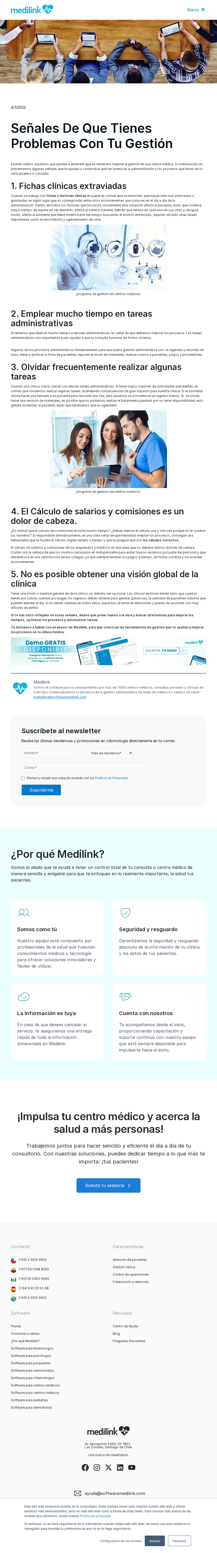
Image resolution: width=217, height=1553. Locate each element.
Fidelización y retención (131, 1282)
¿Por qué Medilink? (25, 1341)
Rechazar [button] (180, 1540)
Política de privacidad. (96, 1515)
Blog (116, 1333)
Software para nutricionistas (32, 1370)
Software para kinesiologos (32, 1348)
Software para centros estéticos (35, 1385)
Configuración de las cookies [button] (121, 1540)
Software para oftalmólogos (33, 1378)
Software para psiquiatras (31, 1363)
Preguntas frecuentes (129, 1341)
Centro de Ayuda (125, 1326)
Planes (16, 1326)
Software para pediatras (29, 1400)
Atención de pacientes (130, 1259)
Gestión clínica (124, 1267)
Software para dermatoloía (31, 1407)
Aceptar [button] (154, 1540)
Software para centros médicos (35, 1392)
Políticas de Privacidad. (112, 778)
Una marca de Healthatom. (108, 1455)
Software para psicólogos (31, 1355)
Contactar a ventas (25, 1333)
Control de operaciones (131, 1274)
